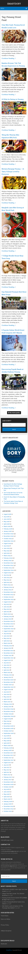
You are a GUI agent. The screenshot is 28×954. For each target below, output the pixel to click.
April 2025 (6, 553)
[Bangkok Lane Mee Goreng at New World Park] (14, 225)
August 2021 (7, 660)
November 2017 (8, 755)
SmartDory (14, 3)
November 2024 (8, 565)
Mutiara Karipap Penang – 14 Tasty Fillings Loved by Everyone (13, 171)
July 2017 (6, 765)
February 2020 (8, 704)
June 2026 (7, 519)
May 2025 (6, 551)
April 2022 (6, 641)
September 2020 (9, 687)
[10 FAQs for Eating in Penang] (14, 107)
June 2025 (7, 548)
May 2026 (6, 521)
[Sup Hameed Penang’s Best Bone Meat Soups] (14, 303)
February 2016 (8, 801)
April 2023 (6, 611)
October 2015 (8, 811)
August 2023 (7, 602)
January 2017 (7, 779)
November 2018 (8, 728)
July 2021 (6, 663)
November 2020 (8, 682)
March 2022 (7, 643)
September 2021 (8, 658)
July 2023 (6, 604)
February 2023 (8, 616)
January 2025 (7, 560)
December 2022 (8, 621)
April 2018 (6, 743)
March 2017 (7, 774)
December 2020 (8, 680)
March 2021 (7, 672)
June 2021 (6, 665)
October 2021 (8, 655)
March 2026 (7, 526)
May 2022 (6, 638)
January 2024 (7, 589)
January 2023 (7, 619)
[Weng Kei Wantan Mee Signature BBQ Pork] (14, 146)
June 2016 (7, 792)
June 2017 (6, 767)
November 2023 (8, 594)
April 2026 (6, 524)
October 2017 (8, 757)
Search (14, 429)
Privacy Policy (5, 925)
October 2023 (8, 597)
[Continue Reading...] (8, 58)
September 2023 (9, 599)
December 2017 (8, 753)
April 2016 (6, 796)
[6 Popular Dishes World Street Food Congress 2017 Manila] (14, 343)
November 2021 (8, 653)
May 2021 (6, 667)
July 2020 (6, 692)
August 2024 (7, 572)
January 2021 (7, 677)
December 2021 (8, 650)
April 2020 (6, 699)
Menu (2, 8)
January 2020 (7, 706)
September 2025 (9, 541)
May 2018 (6, 740)
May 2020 (6, 697)
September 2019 (9, 716)
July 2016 (6, 789)
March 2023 (7, 614)
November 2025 (8, 536)
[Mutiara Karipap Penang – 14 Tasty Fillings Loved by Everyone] (14, 182)
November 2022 (8, 624)
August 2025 (7, 543)
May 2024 (6, 580)
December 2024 (8, 563)
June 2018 (7, 738)
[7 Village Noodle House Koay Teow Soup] (14, 267)
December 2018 (8, 726)
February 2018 (8, 748)
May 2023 (6, 609)
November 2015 (8, 809)
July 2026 (6, 516)
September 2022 (9, 628)
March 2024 (7, 585)
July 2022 (6, 633)
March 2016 (7, 799)
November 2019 (8, 711)
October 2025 (8, 538)
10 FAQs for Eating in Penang (12, 99)
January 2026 (7, 531)
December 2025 (8, 533)
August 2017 (7, 762)
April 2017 (6, 772)
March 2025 (7, 555)
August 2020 (7, 689)
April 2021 (6, 670)
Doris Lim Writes (5, 919)
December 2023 (8, 592)
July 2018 (6, 736)
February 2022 (8, 645)
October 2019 (8, 714)
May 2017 (6, 770)
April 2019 (6, 723)
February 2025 (8, 558)
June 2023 (7, 607)
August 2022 (7, 631)
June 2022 (7, 636)
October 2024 (8, 568)
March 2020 (7, 701)
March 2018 (7, 745)
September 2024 (9, 570)
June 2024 (7, 577)
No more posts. (15, 412)
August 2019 (7, 719)
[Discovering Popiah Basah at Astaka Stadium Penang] (14, 382)
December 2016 (8, 782)
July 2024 (6, 575)
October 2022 (8, 626)
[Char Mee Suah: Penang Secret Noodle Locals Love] (14, 36)
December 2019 (8, 709)
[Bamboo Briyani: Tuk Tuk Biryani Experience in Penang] (14, 74)
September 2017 (8, 760)
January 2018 (7, 750)
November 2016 (8, 784)
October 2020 (8, 684)
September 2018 (9, 733)
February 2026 (8, 529)
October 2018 (8, 731)
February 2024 (8, 587)
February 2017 (8, 777)
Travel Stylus (4, 915)
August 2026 (7, 514)
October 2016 (8, 787)
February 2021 (8, 675)
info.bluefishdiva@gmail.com (10, 851)
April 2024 (6, 582)
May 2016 (6, 794)
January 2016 (7, 804)
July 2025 (6, 546)
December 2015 (8, 806)
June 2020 (7, 694)
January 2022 (7, 648)
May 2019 (6, 721)
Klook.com (4, 943)
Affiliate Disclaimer (6, 931)
